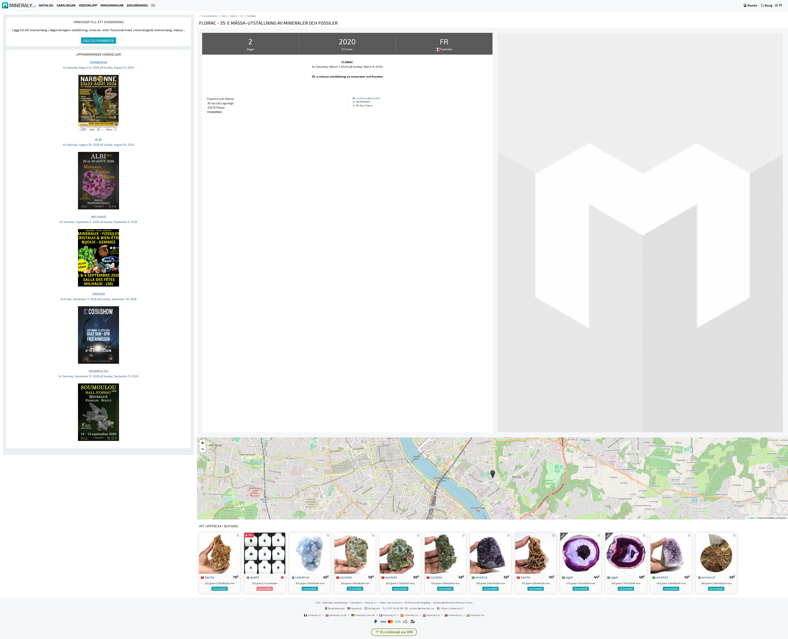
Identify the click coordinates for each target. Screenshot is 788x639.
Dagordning (210, 16)
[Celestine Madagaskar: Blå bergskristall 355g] (309, 553)
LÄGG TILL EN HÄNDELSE (98, 40)
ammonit (708, 577)
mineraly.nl (433, 615)
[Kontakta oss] (153, 5)
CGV (317, 602)
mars (233, 16)
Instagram (373, 608)
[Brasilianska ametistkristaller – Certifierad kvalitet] (671, 553)
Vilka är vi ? (371, 602)
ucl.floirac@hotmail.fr (368, 98)
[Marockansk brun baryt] (219, 553)
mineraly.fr (314, 615)
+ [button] (202, 442)
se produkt (219, 588)
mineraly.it (389, 615)
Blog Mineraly (336, 608)
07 (242, 16)
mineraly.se (477, 615)
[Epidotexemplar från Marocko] (355, 553)
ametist (481, 577)
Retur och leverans (391, 602)
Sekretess (356, 602)
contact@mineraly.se (421, 608)
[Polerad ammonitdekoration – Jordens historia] (716, 553)
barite (209, 577)
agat (569, 577)
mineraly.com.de (364, 615)
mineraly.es (411, 615)
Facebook (356, 608)
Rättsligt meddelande (335, 602)
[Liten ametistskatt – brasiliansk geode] (490, 553)
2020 (224, 16)
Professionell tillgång (418, 602)
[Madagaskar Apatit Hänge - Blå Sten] (264, 553)
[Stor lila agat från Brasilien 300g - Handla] (625, 553)
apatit (254, 577)
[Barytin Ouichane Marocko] (535, 553)
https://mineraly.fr (452, 608)
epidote (345, 577)
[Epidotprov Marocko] (445, 553)
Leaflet (751, 517)
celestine (301, 577)
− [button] (202, 449)
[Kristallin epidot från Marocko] (400, 553)
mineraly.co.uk (338, 615)
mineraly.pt (455, 615)
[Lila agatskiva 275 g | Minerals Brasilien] (580, 553)
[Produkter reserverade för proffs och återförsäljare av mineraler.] (282, 577)
